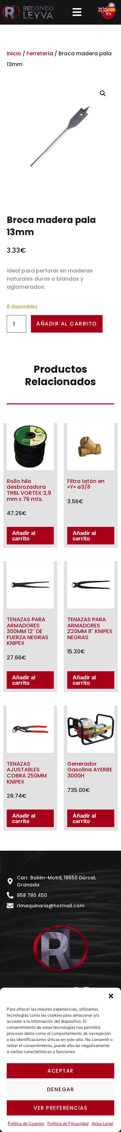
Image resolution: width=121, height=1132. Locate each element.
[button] (111, 996)
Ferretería (40, 53)
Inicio (14, 53)
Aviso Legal (102, 1123)
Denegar (60, 1089)
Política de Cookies (26, 1123)
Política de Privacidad (67, 1123)
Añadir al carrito (66, 324)
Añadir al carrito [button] (23, 536)
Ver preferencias (60, 1107)
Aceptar (60, 1070)
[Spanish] (111, 9)
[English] (102, 9)
